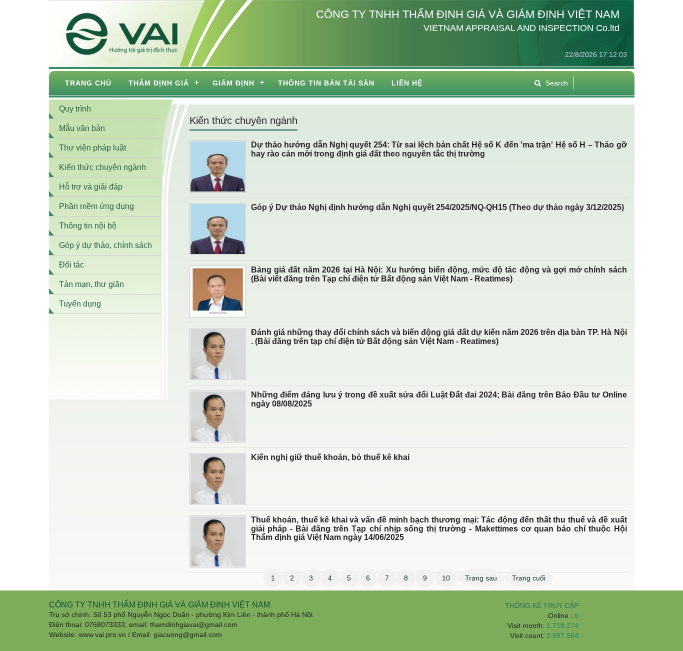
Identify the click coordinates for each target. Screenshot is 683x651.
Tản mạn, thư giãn (91, 284)
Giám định (233, 83)
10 (446, 578)
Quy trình (75, 108)
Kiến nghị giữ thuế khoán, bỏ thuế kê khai (330, 457)
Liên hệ (407, 83)
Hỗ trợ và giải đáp (90, 186)
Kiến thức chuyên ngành (244, 120)
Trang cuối (529, 578)
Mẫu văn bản (82, 128)
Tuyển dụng (80, 304)
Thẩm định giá (158, 83)
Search (557, 83)
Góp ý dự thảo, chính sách (105, 245)
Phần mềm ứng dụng (96, 206)
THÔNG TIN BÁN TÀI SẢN (326, 83)
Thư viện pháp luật (92, 148)
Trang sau (481, 578)
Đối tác (71, 264)
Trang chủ (88, 83)
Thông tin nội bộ (87, 226)
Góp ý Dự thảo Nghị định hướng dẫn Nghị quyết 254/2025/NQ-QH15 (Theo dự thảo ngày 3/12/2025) (437, 207)
